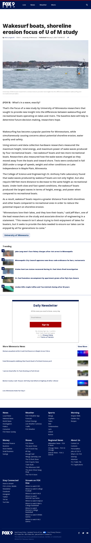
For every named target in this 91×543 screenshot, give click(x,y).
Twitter (5, 497)
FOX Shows (29, 443)
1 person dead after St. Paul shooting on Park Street (21, 371)
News (5, 412)
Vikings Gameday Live (33, 457)
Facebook (6, 491)
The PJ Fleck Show (32, 459)
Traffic (27, 426)
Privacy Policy (48, 335)
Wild (49, 424)
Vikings (50, 416)
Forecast (28, 418)
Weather (29, 412)
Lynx (49, 429)
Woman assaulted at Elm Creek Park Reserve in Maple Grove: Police (26, 351)
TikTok (5, 499)
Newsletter (7, 489)
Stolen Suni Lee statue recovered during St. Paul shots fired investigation (46, 269)
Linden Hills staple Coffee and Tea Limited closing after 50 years (42, 287)
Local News (7, 416)
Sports (51, 412)
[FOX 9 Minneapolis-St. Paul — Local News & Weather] (10, 4)
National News (8, 418)
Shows (28, 440)
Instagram (6, 494)
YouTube (6, 502)
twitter (83, 533)
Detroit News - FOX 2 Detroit (56, 454)
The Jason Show (31, 446)
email (87, 533)
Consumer (6, 429)
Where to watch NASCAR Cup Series (32, 497)
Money (6, 440)
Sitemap (74, 457)
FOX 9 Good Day (31, 449)
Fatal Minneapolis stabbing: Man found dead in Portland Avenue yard (27, 361)
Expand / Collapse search (87, 5)
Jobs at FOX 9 (76, 451)
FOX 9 (18, 38)
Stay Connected (10, 480)
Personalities (75, 449)
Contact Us (75, 443)
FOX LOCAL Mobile (9, 486)
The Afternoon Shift (32, 467)
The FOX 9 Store (31, 475)
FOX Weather (30, 429)
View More (82, 346)
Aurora (50, 434)
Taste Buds (29, 465)
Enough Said (29, 454)
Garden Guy (75, 418)
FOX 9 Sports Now (32, 462)
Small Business (8, 451)
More (53, 5)
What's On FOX (76, 454)
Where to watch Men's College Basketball (33, 504)
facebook (79, 533)
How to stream (8, 483)
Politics (5, 426)
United (50, 432)
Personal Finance (9, 443)
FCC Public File (76, 462)
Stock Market (7, 449)
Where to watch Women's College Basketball (31, 510)
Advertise (74, 459)
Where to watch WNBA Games (33, 516)
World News (7, 421)
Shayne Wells (75, 416)
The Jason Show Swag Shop (33, 471)
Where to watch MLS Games (33, 520)
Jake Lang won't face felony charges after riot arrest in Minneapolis (44, 251)
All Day (27, 451)
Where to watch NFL (32, 486)
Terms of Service (47, 337)
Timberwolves (53, 426)
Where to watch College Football (34, 490)
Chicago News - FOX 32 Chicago (56, 449)
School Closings (31, 421)
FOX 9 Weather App (32, 416)
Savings (5, 454)
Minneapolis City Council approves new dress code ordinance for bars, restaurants (50, 260)
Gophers (51, 418)
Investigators (7, 424)
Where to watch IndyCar (34, 501)
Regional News (55, 440)
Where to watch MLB (33, 493)
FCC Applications (77, 465)
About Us (75, 440)
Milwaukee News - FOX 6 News (56, 444)
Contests (74, 446)
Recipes (73, 421)
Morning (75, 412)
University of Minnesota (29, 38)
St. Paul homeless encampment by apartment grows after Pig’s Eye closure (47, 278)
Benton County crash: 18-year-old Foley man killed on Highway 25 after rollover (30, 381)
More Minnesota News (14, 346)
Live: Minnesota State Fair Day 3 (14, 391)
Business (6, 446)
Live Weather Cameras (33, 424)
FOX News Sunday (9, 432)
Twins (50, 421)
